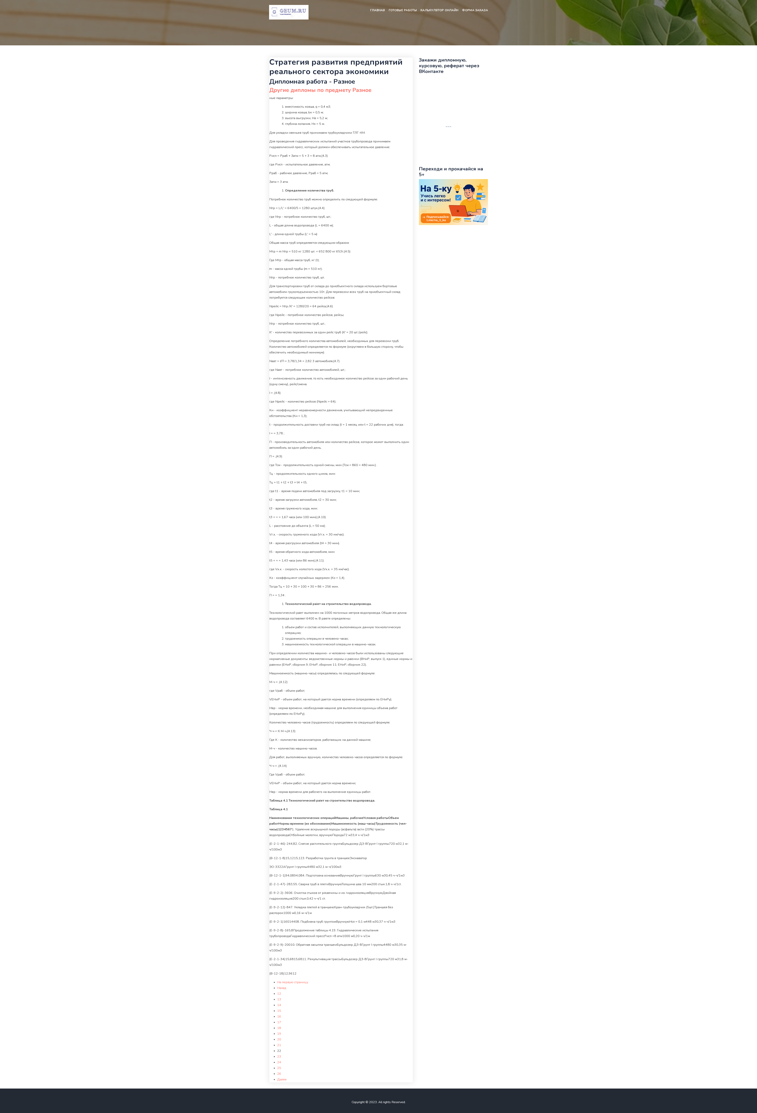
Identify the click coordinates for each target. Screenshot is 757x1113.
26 (279, 1074)
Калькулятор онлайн (439, 10)
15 (279, 1011)
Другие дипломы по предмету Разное (320, 90)
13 (279, 999)
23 (279, 1056)
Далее (282, 1079)
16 (279, 1016)
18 (279, 1028)
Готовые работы (403, 10)
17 (279, 1022)
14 (279, 1005)
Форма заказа (475, 10)
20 (279, 1039)
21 (279, 1045)
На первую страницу (292, 982)
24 (279, 1062)
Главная (377, 10)
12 (279, 994)
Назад (281, 988)
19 (279, 1034)
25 (279, 1068)
